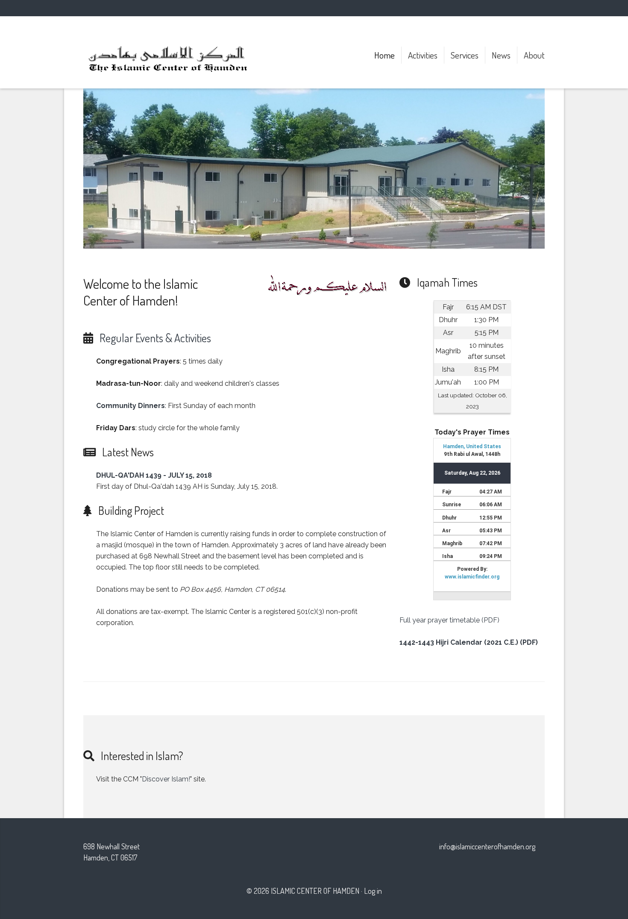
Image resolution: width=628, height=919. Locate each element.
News (501, 55)
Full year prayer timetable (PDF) (449, 620)
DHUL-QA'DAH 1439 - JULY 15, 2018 (154, 475)
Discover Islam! (166, 779)
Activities (422, 55)
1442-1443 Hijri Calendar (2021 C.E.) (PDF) (468, 642)
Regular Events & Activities (155, 338)
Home (384, 55)
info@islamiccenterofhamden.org (487, 846)
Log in (373, 891)
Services (464, 55)
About (534, 55)
